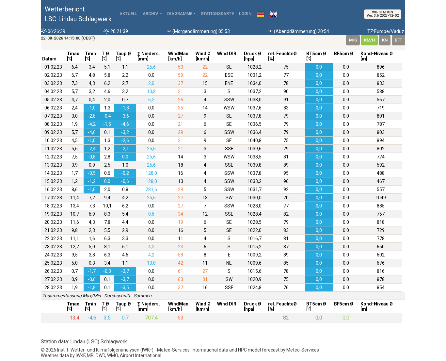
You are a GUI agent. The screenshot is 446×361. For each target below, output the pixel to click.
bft (398, 40)
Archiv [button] (151, 13)
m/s (353, 40)
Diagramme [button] (179, 13)
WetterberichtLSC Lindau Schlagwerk (78, 14)
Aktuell (128, 13)
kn (385, 40)
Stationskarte (217, 13)
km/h (369, 40)
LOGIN (245, 13)
